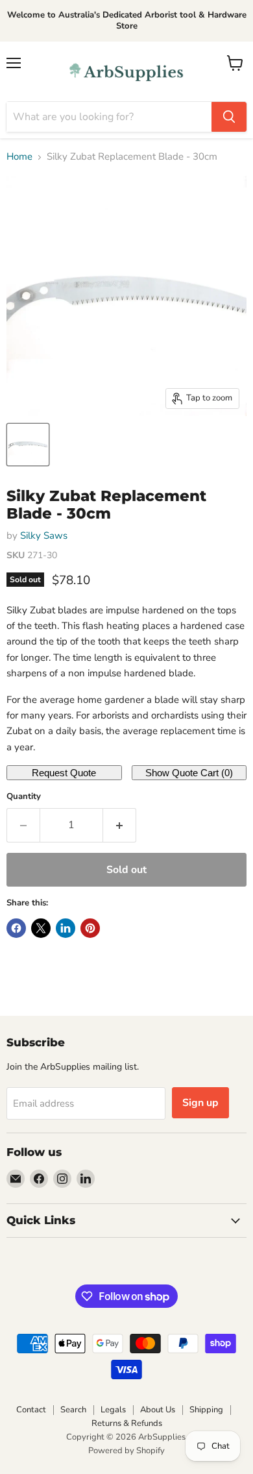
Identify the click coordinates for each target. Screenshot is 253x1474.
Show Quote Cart (189, 772)
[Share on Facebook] (16, 928)
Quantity (23, 797)
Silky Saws (43, 535)
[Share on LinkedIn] (65, 928)
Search (73, 1410)
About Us (157, 1410)
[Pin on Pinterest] (90, 928)
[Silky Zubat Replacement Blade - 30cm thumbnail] (28, 444)
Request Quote (64, 772)
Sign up (200, 1103)
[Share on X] (41, 928)
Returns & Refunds (126, 1423)
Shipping (206, 1410)
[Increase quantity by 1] (119, 825)
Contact (31, 1410)
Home (19, 156)
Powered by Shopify (126, 1450)
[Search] (229, 117)
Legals (113, 1410)
